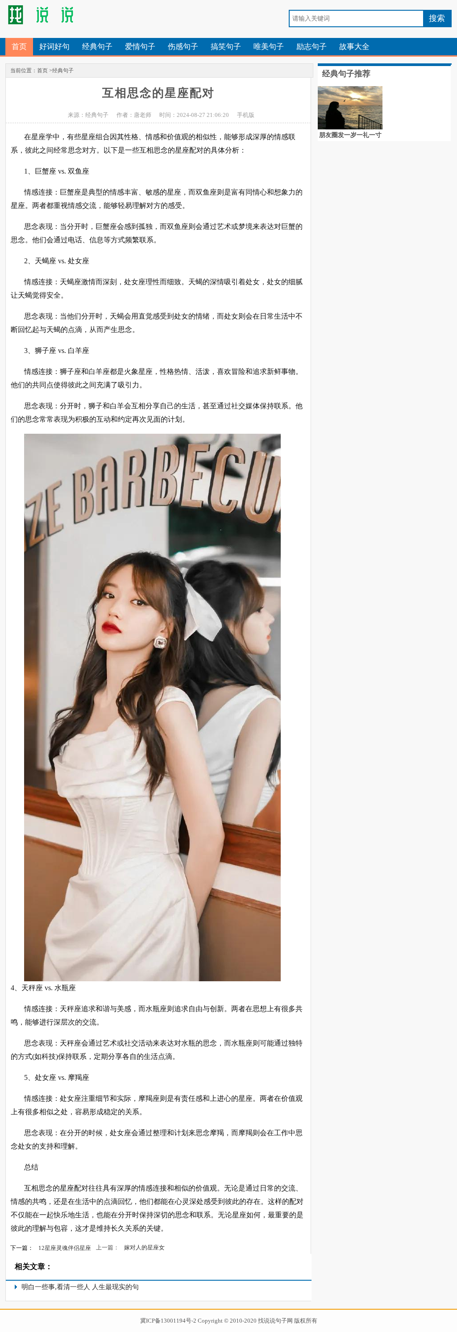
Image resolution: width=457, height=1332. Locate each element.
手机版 (245, 115)
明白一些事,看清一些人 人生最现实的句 (80, 1287)
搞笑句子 (226, 46)
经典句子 (97, 46)
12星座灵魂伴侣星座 (64, 1248)
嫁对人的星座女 (144, 1247)
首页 (19, 46)
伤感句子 (183, 46)
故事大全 (354, 46)
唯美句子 (268, 46)
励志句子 (311, 46)
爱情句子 (140, 46)
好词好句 (54, 46)
